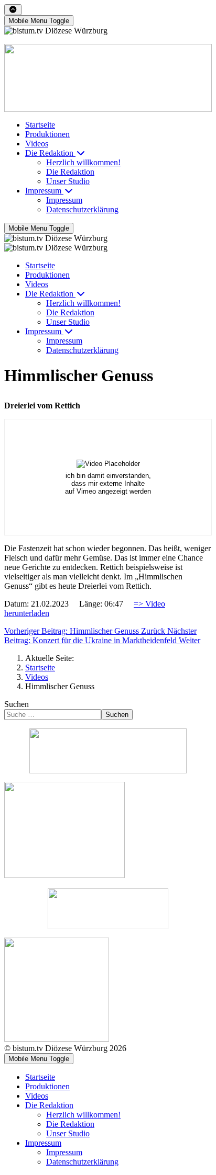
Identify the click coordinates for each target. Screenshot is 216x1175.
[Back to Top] (12, 9)
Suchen (16, 704)
